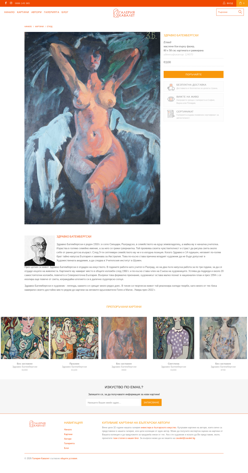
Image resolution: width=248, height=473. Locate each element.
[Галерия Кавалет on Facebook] (5, 3)
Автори (36, 12)
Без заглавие (25, 338)
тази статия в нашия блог (126, 438)
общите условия (68, 458)
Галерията (51, 12)
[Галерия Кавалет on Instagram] (10, 3)
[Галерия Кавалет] (124, 13)
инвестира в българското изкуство (158, 427)
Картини (23, 12)
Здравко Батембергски (181, 35)
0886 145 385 (22, 3)
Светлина (174, 338)
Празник (74, 338)
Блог (65, 12)
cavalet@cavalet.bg (185, 438)
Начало (9, 12)
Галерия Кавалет (41, 458)
